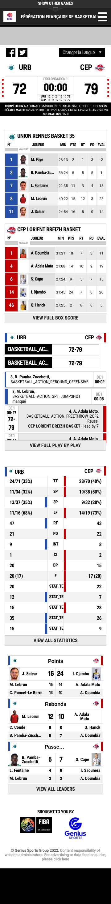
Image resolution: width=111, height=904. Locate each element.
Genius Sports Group (75, 828)
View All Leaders (55, 789)
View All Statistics (56, 640)
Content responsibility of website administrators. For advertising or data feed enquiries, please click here (55, 854)
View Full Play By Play (55, 445)
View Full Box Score (55, 318)
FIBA (36, 828)
